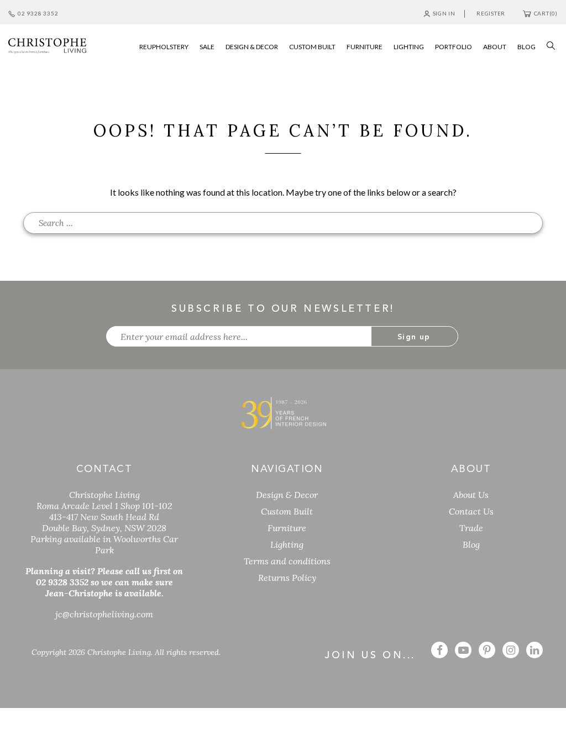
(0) (546, 13)
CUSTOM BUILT (312, 47)
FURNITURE (364, 47)
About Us (471, 494)
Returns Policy (287, 577)
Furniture (287, 527)
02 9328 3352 (38, 13)
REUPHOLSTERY (163, 47)
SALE (207, 47)
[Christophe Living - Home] (283, 412)
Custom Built (287, 511)
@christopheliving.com (104, 614)
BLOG (526, 47)
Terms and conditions (287, 561)
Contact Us (471, 511)
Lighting (286, 544)
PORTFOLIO (453, 47)
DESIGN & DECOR (252, 47)
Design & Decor (287, 494)
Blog (471, 544)
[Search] (548, 44)
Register (490, 13)
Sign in (444, 13)
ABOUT (494, 47)
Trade (471, 527)
